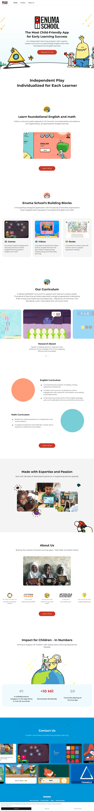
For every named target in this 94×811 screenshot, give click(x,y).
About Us (31, 3)
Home (15, 3)
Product (22, 3)
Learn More (47, 168)
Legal (52, 800)
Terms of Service (34, 800)
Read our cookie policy (6, 805)
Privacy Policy (45, 800)
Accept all (16, 808)
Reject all (47, 808)
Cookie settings (77, 808)
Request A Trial (47, 52)
